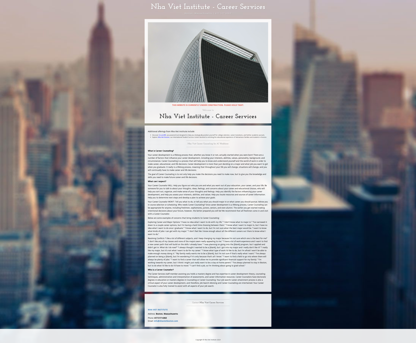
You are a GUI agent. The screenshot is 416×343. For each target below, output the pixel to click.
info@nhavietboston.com (166, 321)
